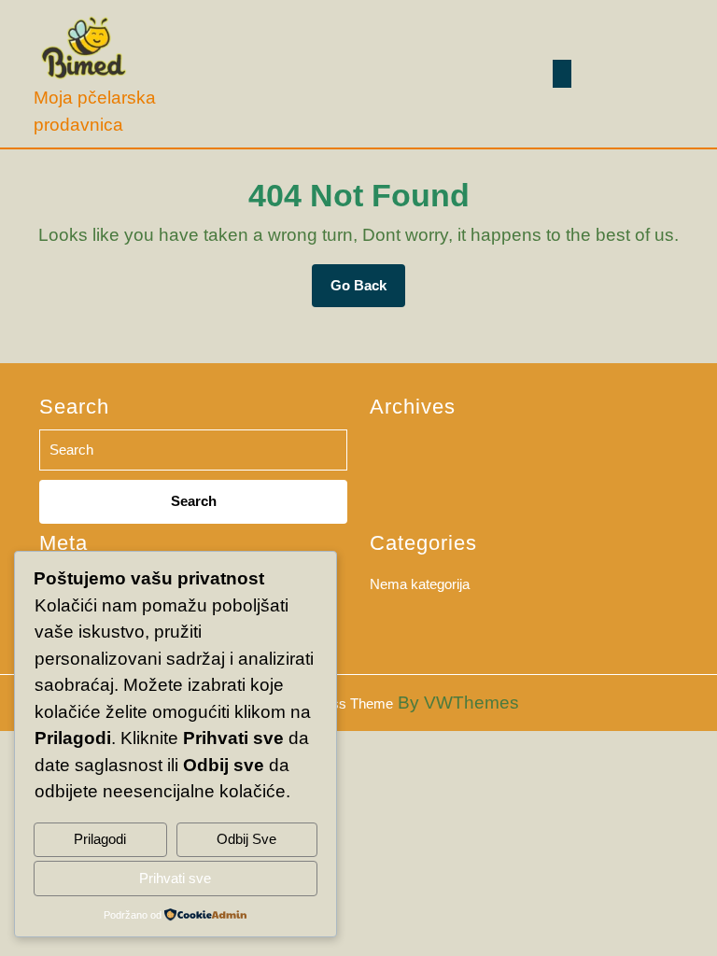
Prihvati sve (175, 878)
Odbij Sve (246, 839)
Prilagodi (100, 839)
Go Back (367, 292)
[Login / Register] (664, 74)
